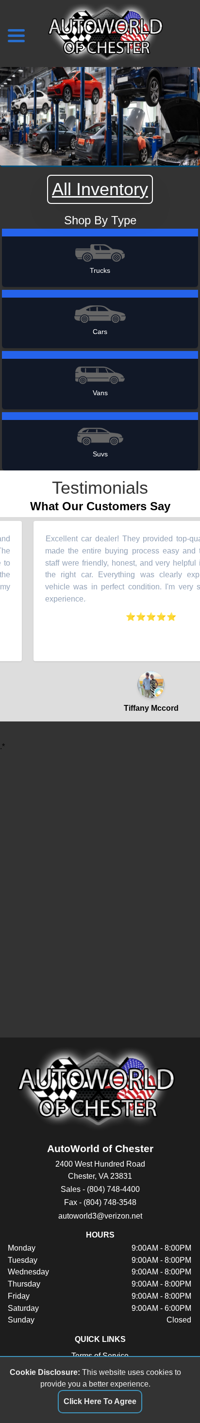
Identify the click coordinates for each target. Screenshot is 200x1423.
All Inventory (100, 189)
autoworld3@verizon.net (100, 1215)
